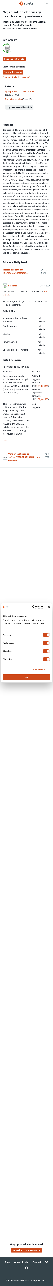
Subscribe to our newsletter (26, 1250)
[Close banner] (49, 607)
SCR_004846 (42, 386)
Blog (7, 1262)
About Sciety (21, 1262)
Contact (36, 1262)
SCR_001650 (42, 399)
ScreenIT (12, 286)
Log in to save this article (19, 107)
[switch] (46, 643)
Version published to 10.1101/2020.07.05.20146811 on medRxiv (24, 457)
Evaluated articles (13, 99)
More (5, 441)
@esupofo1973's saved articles (19, 91)
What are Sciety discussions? (16, 77)
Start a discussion (13, 72)
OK (26, 677)
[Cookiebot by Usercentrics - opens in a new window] (32, 607)
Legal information (40, 1280)
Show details (39, 670)
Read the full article (14, 59)
